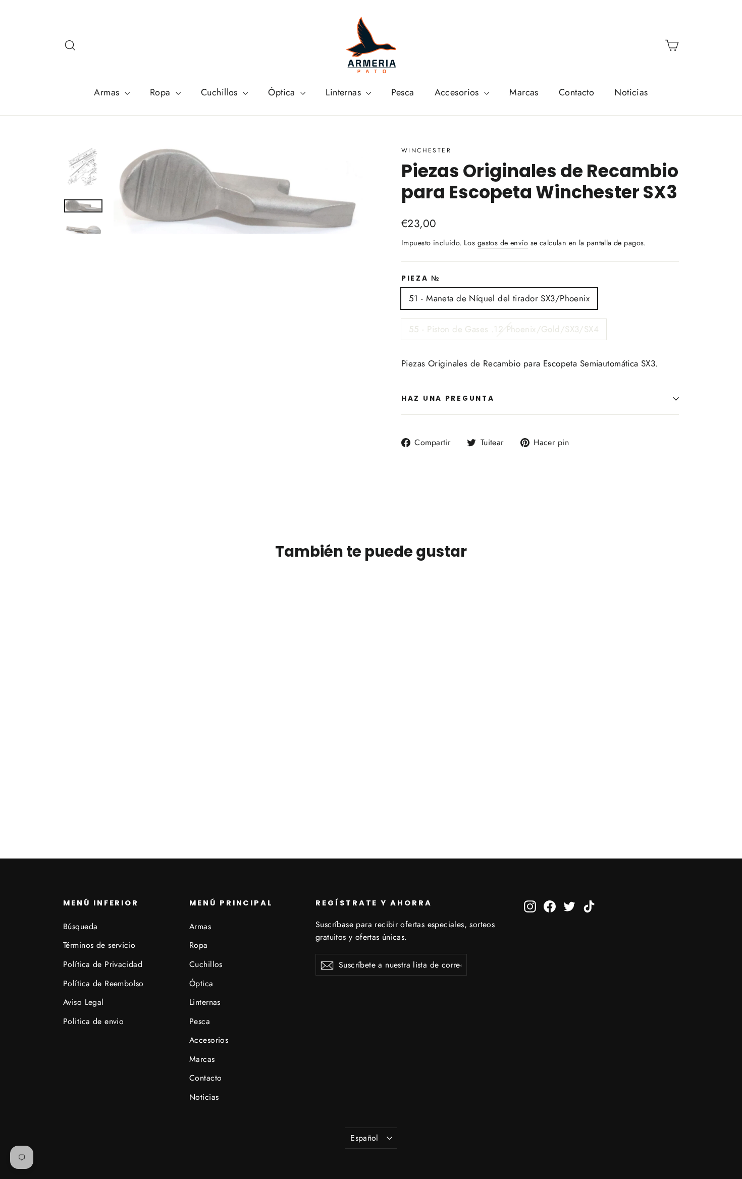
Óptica (283, 92)
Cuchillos (220, 92)
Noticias (631, 92)
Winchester (426, 150)
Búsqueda (80, 926)
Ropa (161, 92)
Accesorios (458, 92)
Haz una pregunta (448, 398)
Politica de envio (93, 1021)
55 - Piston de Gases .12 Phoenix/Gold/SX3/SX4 (504, 329)
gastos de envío (503, 243)
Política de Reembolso (103, 983)
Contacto (576, 92)
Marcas (524, 92)
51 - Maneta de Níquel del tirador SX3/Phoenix (499, 298)
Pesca (402, 92)
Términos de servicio (99, 945)
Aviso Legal (83, 1002)
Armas (108, 92)
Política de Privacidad (102, 964)
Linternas (344, 92)
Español (364, 1138)
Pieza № (421, 279)
